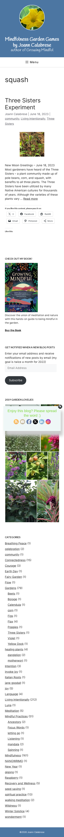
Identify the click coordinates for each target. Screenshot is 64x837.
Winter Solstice (15, 811)
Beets (11, 593)
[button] (15, 465)
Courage (10, 565)
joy (7, 688)
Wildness (11, 805)
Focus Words (16, 727)
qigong (9, 772)
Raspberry (11, 777)
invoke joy (11, 671)
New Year (11, 766)
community (12, 118)
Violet (11, 638)
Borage (12, 599)
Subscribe (15, 380)
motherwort (15, 660)
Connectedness (15, 560)
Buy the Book (13, 330)
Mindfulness (13, 755)
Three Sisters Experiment (23, 104)
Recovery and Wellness (20, 783)
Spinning (13, 749)
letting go (14, 733)
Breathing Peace (16, 543)
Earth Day (11, 571)
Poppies (13, 627)
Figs (10, 616)
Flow (8, 582)
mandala (13, 744)
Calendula (14, 604)
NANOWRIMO (14, 761)
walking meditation (17, 800)
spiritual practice (16, 794)
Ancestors (14, 722)
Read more (30, 198)
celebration (12, 549)
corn (10, 610)
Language (11, 694)
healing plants (14, 649)
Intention (10, 666)
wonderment (13, 816)
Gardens (10, 588)
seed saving (13, 789)
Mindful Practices (16, 716)
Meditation (12, 710)
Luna (8, 705)
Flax (10, 621)
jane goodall (13, 683)
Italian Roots (13, 677)
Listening (14, 738)
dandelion (14, 655)
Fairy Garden (13, 577)
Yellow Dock (16, 643)
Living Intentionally (33, 118)
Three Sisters (16, 632)
